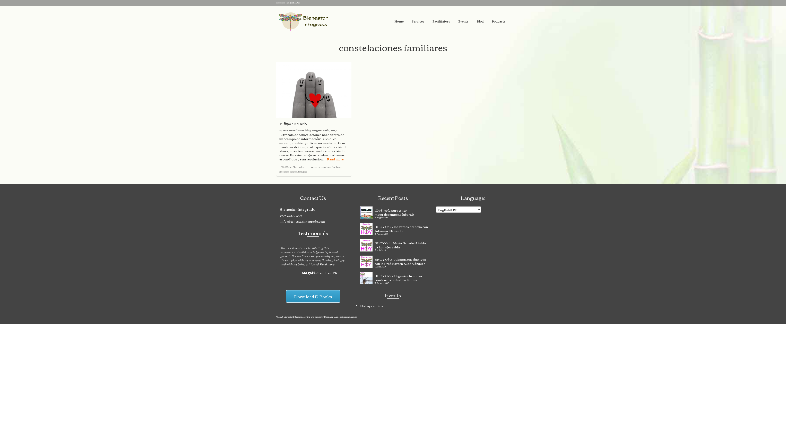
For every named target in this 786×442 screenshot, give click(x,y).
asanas (314, 167)
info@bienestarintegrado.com (302, 221)
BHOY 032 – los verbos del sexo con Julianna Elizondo (401, 228)
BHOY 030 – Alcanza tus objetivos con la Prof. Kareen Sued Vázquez (400, 260)
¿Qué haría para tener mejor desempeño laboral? (394, 211)
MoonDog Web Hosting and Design (340, 317)
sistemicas (284, 172)
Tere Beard (290, 130)
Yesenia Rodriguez (298, 172)
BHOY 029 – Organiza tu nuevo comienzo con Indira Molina (398, 277)
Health (301, 167)
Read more (335, 159)
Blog (295, 167)
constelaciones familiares (329, 167)
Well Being (286, 167)
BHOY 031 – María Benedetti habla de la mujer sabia (400, 244)
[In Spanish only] (313, 90)
